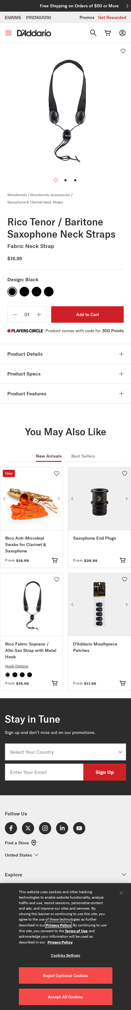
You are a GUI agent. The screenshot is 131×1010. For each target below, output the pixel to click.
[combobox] (63, 752)
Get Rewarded (112, 17)
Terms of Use (76, 931)
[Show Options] (120, 752)
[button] (65, 180)
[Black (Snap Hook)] (49, 292)
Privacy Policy (58, 925)
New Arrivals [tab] (49, 456)
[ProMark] (39, 17)
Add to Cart (87, 314)
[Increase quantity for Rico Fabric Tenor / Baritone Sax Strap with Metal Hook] (38, 314)
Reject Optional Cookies (65, 975)
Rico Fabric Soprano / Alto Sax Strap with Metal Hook (30, 650)
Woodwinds (17, 194)
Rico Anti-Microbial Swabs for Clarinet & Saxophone (25, 544)
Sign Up (105, 772)
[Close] (121, 893)
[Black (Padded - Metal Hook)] (36, 292)
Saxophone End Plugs (94, 538)
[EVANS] (13, 17)
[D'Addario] (34, 33)
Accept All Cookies (65, 996)
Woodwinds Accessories (50, 194)
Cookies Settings (65, 955)
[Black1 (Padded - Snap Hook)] (24, 292)
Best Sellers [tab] (83, 456)
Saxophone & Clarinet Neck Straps (35, 202)
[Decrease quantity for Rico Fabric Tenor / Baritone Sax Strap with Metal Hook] (15, 314)
